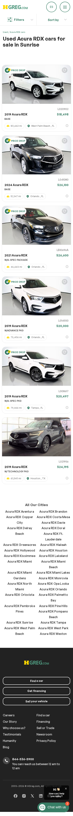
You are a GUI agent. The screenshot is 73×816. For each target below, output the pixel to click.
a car (36, 681)
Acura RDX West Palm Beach (19, 631)
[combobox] (53, 19)
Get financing (36, 690)
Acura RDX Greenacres (19, 545)
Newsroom (44, 734)
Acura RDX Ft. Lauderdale (53, 536)
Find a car (43, 715)
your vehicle (36, 701)
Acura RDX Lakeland (53, 556)
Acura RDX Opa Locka (53, 583)
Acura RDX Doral (53, 528)
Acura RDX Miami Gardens (19, 575)
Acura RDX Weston (53, 634)
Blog (6, 747)
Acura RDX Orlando (53, 589)
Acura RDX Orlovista (19, 595)
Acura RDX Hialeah (53, 545)
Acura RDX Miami (19, 561)
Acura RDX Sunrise (19, 622)
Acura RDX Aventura (19, 511)
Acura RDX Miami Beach (53, 564)
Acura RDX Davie (53, 522)
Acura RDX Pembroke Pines (19, 608)
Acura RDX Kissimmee (19, 556)
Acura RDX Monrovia (53, 578)
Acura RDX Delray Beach (19, 531)
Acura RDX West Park (53, 628)
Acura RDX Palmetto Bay (53, 597)
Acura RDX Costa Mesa (53, 517)
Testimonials (12, 734)
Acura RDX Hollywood (19, 550)
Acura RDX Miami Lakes (53, 572)
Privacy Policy (46, 741)
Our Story (10, 721)
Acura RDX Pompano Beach (53, 614)
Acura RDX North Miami (19, 586)
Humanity (9, 741)
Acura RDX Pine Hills (53, 606)
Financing (43, 721)
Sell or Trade (45, 728)
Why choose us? (14, 728)
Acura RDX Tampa (53, 622)
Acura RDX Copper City (19, 519)
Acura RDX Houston (53, 550)
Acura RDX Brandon (53, 511)
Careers (9, 715)
